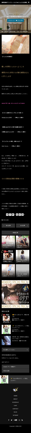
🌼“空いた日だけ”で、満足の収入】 (20, 315)
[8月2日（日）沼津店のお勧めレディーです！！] (6, 340)
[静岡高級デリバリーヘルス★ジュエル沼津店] (15, 390)
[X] (11, 420)
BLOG (15, 412)
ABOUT (15, 399)
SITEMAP (15, 415)
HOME (15, 395)
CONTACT (15, 408)
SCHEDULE (15, 402)
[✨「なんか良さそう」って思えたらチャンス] (6, 329)
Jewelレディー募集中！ (19, 320)
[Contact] (19, 420)
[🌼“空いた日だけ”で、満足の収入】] (6, 318)
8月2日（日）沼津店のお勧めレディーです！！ (20, 337)
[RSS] (22, 420)
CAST (15, 405)
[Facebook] (9, 420)
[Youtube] (15, 420)
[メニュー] (28, 2)
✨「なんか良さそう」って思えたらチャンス (20, 326)
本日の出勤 (20, 20)
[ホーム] (2, 31)
